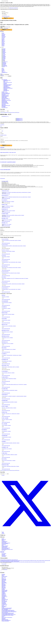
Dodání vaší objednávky (5, 543)
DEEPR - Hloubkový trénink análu (8, 88)
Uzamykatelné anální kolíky (7, 85)
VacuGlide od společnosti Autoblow (6, 608)
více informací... (2, 124)
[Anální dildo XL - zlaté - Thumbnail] (7, 448)
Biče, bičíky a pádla (4, 101)
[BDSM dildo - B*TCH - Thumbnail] (7, 219)
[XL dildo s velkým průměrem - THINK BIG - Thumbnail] (9, 454)
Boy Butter (3, 597)
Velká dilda (3, 589)
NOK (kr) (3, 41)
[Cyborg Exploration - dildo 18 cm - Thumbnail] (8, 372)
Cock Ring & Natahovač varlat (6, 93)
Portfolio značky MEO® (5, 619)
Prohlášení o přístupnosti (5, 545)
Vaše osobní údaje (4, 555)
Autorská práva (4, 544)
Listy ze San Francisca (5, 107)
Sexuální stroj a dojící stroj (5, 95)
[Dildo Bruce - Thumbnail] (5, 296)
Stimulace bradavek (4, 96)
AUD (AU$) (3, 34)
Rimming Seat (3, 598)
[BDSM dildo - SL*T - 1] (19, 118)
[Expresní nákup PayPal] (8, 18)
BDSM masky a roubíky (5, 98)
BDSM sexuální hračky (5, 102)
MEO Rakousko (4, 579)
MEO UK (3, 583)
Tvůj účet (2, 551)
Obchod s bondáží (4, 97)
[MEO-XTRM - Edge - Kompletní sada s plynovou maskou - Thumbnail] (11, 267)
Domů (3, 68)
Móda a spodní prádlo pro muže (6, 105)
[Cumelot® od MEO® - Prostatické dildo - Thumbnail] (9, 378)
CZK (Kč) (3, 38)
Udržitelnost (3, 574)
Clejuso (3, 605)
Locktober (3, 588)
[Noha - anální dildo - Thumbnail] (6, 425)
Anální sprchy (3, 99)
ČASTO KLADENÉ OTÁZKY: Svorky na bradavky (9, 614)
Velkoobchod (3, 71)
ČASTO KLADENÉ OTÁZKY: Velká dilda (7, 615)
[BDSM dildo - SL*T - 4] (19, 120)
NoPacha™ (3, 592)
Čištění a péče (3, 618)
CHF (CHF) (3, 37)
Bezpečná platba (4, 542)
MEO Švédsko (4, 584)
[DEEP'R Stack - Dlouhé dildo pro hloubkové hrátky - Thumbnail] (10, 466)
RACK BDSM (4, 577)
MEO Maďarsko (4, 585)
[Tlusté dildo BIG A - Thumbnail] (6, 431)
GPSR (3, 147)
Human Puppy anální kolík (7, 87)
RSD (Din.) (3, 43)
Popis (1, 147)
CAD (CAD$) (4, 36)
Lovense (3, 607)
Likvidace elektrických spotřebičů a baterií (7, 549)
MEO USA (3, 586)
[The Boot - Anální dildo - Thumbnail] (7, 419)
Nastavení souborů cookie (5, 548)
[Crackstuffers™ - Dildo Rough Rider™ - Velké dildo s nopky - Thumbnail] (11, 355)
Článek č (2, 127)
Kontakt (3, 538)
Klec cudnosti (3, 602)
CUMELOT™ (4, 593)
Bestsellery (3, 70)
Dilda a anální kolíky (4, 79)
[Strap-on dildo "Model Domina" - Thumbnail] (8, 201)
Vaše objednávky (4, 553)
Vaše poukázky (4, 556)
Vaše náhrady (3, 554)
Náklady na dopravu (4, 547)
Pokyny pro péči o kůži (5, 612)
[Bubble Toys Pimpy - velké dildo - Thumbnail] (8, 314)
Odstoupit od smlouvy (4, 72)
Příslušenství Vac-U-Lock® (7, 80)
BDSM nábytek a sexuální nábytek (6, 100)
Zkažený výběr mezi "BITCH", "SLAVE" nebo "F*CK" (8, 152)
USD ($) (3, 33)
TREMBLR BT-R (4, 591)
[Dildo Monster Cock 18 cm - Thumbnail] (7, 337)
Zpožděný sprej (4, 578)
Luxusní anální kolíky (6, 90)
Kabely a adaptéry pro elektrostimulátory (7, 617)
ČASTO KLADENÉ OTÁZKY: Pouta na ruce (8, 610)
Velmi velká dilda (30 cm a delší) (8, 82)
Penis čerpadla (4, 94)
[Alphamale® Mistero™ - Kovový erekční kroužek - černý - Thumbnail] (11, 289)
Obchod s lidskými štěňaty (5, 103)
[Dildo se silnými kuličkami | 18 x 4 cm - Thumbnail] (8, 349)
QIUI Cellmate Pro (4, 601)
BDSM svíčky (4, 606)
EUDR (3, 616)
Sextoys (3, 91)
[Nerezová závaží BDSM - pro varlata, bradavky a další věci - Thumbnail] (11, 240)
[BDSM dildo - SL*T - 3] (19, 119)
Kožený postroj (4, 104)
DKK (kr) (3, 39)
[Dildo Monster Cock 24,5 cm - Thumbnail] (7, 343)
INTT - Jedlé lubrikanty (5, 609)
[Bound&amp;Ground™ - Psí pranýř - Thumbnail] (8, 210)
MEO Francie (3, 580)
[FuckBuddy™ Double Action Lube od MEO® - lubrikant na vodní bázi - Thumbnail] (13, 215)
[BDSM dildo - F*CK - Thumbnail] (6, 224)
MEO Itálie (3, 581)
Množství (1, 136)
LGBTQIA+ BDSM (4, 576)
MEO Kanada (3, 587)
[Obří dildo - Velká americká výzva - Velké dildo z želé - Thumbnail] (10, 413)
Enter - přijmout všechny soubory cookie (13, 9)
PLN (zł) (3, 42)
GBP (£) (3, 40)
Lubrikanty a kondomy (5, 92)
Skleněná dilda (5, 89)
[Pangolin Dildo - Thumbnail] (6, 256)
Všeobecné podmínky (4, 541)
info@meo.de (5, 569)
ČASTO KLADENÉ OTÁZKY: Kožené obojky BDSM (9, 611)
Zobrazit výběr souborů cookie (4, 9)
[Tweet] (0, 129)
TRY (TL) (3, 45)
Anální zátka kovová (4, 596)
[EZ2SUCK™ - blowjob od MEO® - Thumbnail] (8, 251)
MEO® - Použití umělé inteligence (6, 620)
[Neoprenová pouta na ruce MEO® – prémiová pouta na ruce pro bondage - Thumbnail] (13, 283)
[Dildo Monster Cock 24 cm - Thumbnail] (7, 331)
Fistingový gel (3, 594)
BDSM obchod (4, 539)
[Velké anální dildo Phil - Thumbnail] (7, 302)
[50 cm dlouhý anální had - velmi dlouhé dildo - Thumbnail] (9, 390)
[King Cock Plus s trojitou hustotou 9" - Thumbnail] (8, 460)
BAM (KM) (3, 35)
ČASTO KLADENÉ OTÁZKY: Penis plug (7, 613)
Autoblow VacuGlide (4, 590)
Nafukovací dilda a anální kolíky (8, 84)
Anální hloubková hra (6, 86)
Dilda (4, 81)
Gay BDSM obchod (4, 604)
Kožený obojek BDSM (5, 599)
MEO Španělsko (4, 582)
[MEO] (2, 75)
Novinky (3, 69)
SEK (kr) (3, 44)
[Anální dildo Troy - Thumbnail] (6, 308)
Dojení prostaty (4, 603)
